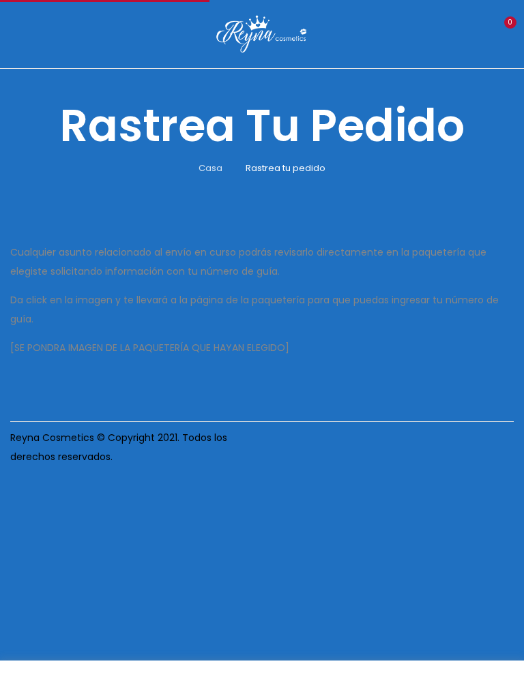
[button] (502, 33)
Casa (210, 168)
